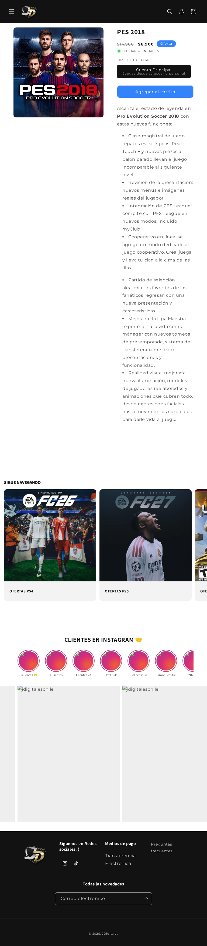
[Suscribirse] (146, 898)
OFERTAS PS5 (117, 591)
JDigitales (110, 933)
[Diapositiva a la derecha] (200, 516)
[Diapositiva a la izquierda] (6, 516)
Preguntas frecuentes (161, 847)
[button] (11, 12)
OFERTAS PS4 (21, 591)
